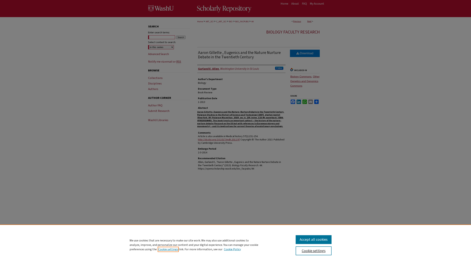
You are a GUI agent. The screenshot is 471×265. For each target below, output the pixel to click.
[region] (235, 245)
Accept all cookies (313, 239)
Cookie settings (168, 249)
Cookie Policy (232, 249)
